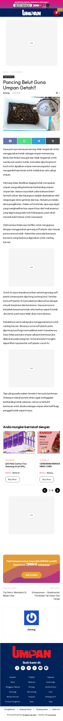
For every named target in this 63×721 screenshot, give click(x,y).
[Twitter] (29, 668)
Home (5, 72)
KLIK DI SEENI (31, 575)
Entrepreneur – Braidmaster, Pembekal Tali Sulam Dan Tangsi (46, 595)
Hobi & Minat (17, 72)
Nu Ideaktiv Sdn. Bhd (29, 715)
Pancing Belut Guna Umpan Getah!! (24, 85)
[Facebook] (17, 668)
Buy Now (12, 479)
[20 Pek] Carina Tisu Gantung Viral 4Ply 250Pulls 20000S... (16, 465)
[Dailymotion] (46, 668)
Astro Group (52, 715)
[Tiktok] (34, 668)
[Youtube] (40, 668)
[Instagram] (23, 668)
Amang (6, 93)
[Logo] (31, 652)
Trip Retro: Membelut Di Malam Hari (14, 594)
